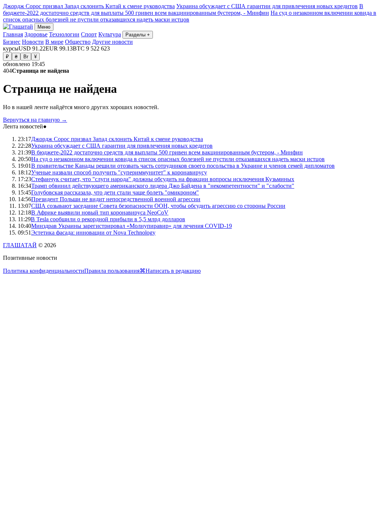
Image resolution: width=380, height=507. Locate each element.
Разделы (137, 34)
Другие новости (112, 42)
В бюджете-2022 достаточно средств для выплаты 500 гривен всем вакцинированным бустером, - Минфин (183, 9)
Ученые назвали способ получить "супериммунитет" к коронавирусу (119, 172)
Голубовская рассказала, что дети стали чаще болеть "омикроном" (115, 192)
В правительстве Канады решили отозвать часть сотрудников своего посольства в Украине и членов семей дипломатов (183, 166)
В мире (54, 42)
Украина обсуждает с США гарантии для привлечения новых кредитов (267, 6)
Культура (109, 34)
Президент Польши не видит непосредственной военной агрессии (115, 199)
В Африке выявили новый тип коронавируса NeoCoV (99, 212)
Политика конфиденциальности (43, 271)
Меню (43, 27)
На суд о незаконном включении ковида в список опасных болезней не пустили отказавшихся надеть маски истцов (178, 159)
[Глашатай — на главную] (18, 26)
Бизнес (11, 42)
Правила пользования (112, 271)
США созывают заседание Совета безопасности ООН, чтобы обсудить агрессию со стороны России (158, 206)
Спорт (89, 34)
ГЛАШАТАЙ (20, 245)
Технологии (64, 34)
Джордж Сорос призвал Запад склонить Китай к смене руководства (89, 6)
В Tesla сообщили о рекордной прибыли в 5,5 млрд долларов (108, 219)
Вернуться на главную (35, 120)
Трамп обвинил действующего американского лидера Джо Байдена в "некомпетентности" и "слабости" (162, 186)
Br (25, 56)
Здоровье (36, 34)
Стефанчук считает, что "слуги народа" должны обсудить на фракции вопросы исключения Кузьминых (162, 179)
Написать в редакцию (173, 271)
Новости (33, 42)
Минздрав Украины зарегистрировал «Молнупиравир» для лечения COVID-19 (131, 226)
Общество (78, 42)
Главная (13, 34)
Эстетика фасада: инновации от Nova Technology (93, 232)
